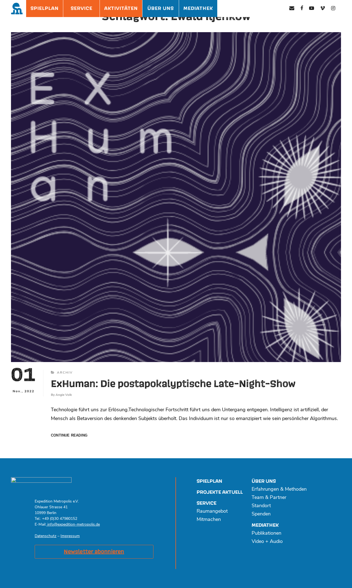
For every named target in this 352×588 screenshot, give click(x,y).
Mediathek (198, 8)
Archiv (65, 372)
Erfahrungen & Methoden (279, 489)
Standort (261, 506)
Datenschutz (45, 536)
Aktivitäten (121, 8)
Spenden (261, 514)
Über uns (264, 481)
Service (81, 8)
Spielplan (45, 8)
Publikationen (266, 533)
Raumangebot (212, 511)
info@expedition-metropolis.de (73, 525)
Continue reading (69, 435)
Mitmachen (209, 519)
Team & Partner (269, 497)
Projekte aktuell (220, 492)
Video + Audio (267, 541)
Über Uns (160, 8)
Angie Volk (64, 395)
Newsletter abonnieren (94, 552)
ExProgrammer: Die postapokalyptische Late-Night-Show (173, 384)
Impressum (70, 536)
